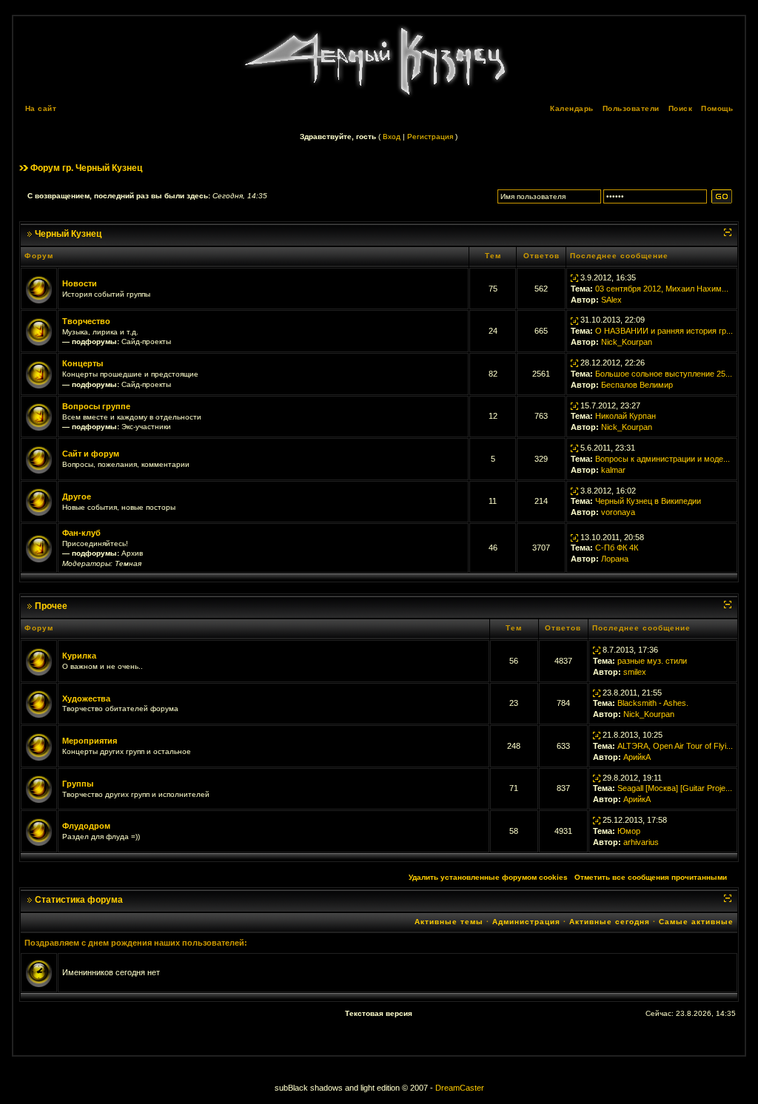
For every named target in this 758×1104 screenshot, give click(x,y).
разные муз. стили (652, 660)
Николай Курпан (625, 415)
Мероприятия (89, 740)
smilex (634, 671)
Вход (391, 136)
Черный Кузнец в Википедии (648, 501)
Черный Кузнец (68, 234)
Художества (86, 698)
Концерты (82, 363)
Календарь (572, 108)
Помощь (717, 108)
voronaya (618, 512)
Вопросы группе (96, 406)
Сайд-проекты (146, 341)
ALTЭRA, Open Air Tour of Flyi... (675, 745)
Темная (128, 563)
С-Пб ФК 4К (616, 547)
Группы (77, 783)
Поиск (680, 108)
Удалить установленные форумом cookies (488, 877)
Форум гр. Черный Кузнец (86, 168)
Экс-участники (146, 427)
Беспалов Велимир (637, 384)
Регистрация (430, 136)
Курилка (79, 655)
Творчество (86, 321)
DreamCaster (459, 1087)
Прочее (51, 606)
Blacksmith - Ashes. (652, 703)
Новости (79, 283)
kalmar (613, 469)
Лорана (614, 558)
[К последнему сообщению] (574, 277)
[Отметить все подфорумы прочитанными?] (39, 330)
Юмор (628, 831)
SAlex (611, 299)
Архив (132, 553)
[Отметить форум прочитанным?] (39, 287)
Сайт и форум (90, 453)
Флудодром (86, 825)
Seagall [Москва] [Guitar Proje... (674, 788)
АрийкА (637, 757)
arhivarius (641, 842)
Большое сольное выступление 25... (663, 373)
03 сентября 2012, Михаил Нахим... (661, 288)
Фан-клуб (81, 532)
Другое (76, 496)
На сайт (41, 108)
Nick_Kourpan (626, 341)
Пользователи (631, 108)
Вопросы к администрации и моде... (662, 458)
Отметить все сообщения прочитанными (650, 877)
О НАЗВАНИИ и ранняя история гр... (664, 330)
